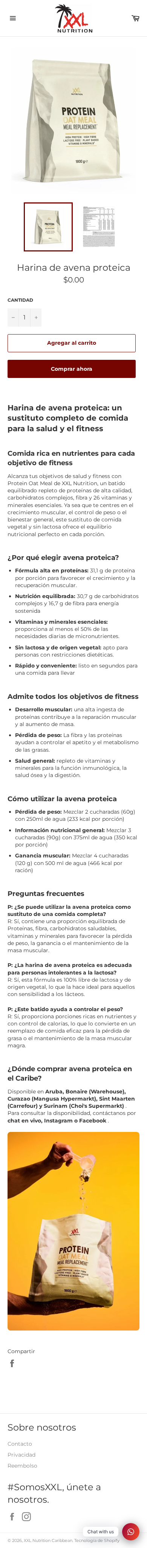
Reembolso (22, 1465)
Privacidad (21, 1454)
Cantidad (20, 300)
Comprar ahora (71, 368)
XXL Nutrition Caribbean (48, 1540)
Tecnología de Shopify (96, 1540)
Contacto (20, 1443)
